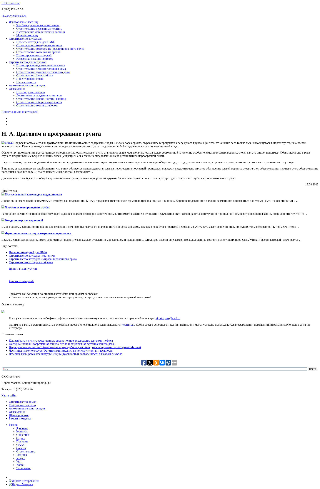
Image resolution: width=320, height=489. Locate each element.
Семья (20, 444)
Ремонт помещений (21, 281)
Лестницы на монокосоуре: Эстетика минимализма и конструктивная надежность (61, 350)
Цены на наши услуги (23, 268)
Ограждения (17, 88)
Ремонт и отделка (20, 418)
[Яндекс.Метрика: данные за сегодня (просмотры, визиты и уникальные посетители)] (21, 484)
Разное (13, 424)
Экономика (23, 468)
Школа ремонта (26, 82)
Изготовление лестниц (23, 22)
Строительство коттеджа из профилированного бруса (50, 48)
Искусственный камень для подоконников (33, 194)
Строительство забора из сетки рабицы (41, 98)
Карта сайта (8, 395)
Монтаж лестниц (27, 35)
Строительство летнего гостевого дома (41, 68)
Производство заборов (30, 92)
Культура (22, 431)
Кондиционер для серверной (24, 220)
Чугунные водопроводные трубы (27, 207)
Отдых (20, 438)
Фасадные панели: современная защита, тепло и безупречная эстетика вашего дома (61, 343)
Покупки (22, 441)
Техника (21, 454)
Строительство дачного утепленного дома (43, 72)
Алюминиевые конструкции (27, 85)
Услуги (20, 458)
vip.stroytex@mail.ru (13, 15)
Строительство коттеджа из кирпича (39, 45)
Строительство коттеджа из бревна (38, 52)
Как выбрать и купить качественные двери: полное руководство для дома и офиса (61, 340)
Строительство (25, 451)
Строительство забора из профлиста (39, 102)
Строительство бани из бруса (34, 75)
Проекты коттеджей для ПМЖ (35, 42)
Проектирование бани (30, 78)
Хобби (20, 464)
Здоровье (22, 428)
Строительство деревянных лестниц (39, 28)
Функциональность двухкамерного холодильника (38, 233)
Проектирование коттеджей (33, 55)
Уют (19, 461)
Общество (22, 434)
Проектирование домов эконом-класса (40, 65)
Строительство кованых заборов (36, 105)
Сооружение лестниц (22, 405)
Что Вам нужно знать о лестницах (37, 25)
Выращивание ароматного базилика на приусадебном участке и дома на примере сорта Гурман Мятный (75, 347)
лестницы (128, 324)
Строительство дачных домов (27, 62)
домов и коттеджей (19, 111)
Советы (21, 448)
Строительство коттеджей (25, 38)
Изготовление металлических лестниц (40, 32)
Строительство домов (22, 401)
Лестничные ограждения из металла (39, 95)
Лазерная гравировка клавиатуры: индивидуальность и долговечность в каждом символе (65, 353)
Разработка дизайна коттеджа (34, 58)
